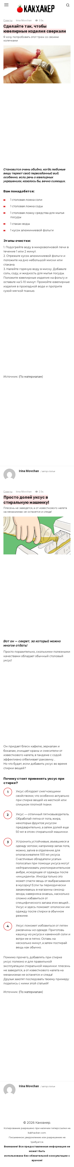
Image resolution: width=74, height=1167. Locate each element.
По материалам (31, 376)
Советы (7, 20)
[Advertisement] (37, 125)
